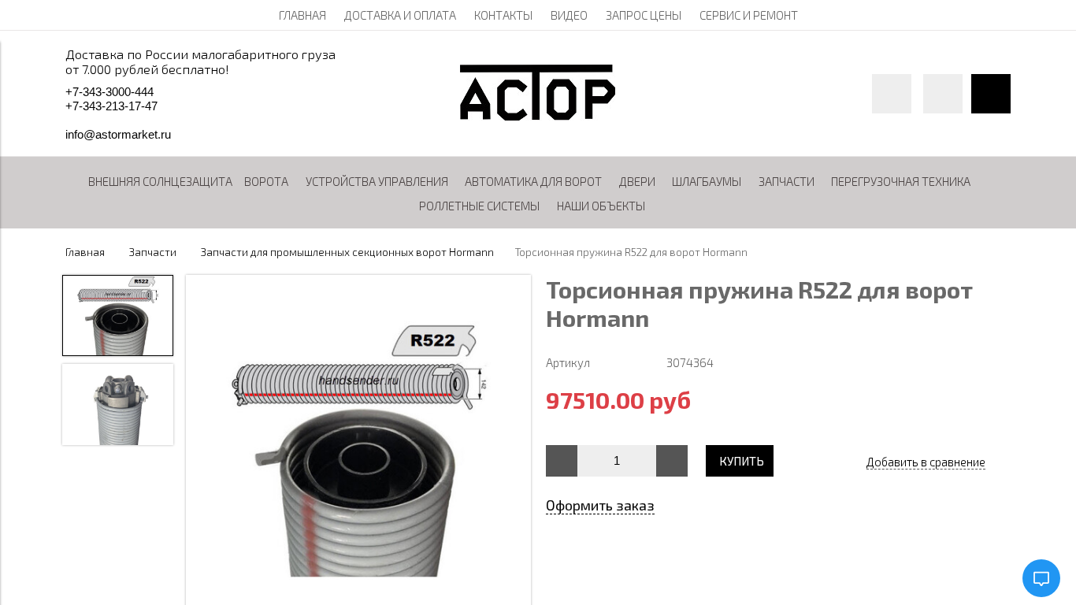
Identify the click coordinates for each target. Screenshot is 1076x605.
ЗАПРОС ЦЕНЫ (643, 15)
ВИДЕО (569, 15)
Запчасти (152, 252)
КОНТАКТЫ (503, 15)
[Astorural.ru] (537, 116)
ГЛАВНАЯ (302, 15)
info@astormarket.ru (118, 134)
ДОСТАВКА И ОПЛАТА (400, 15)
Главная (85, 252)
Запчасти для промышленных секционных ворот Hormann (347, 252)
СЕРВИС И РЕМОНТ (748, 15)
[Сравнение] (943, 93)
